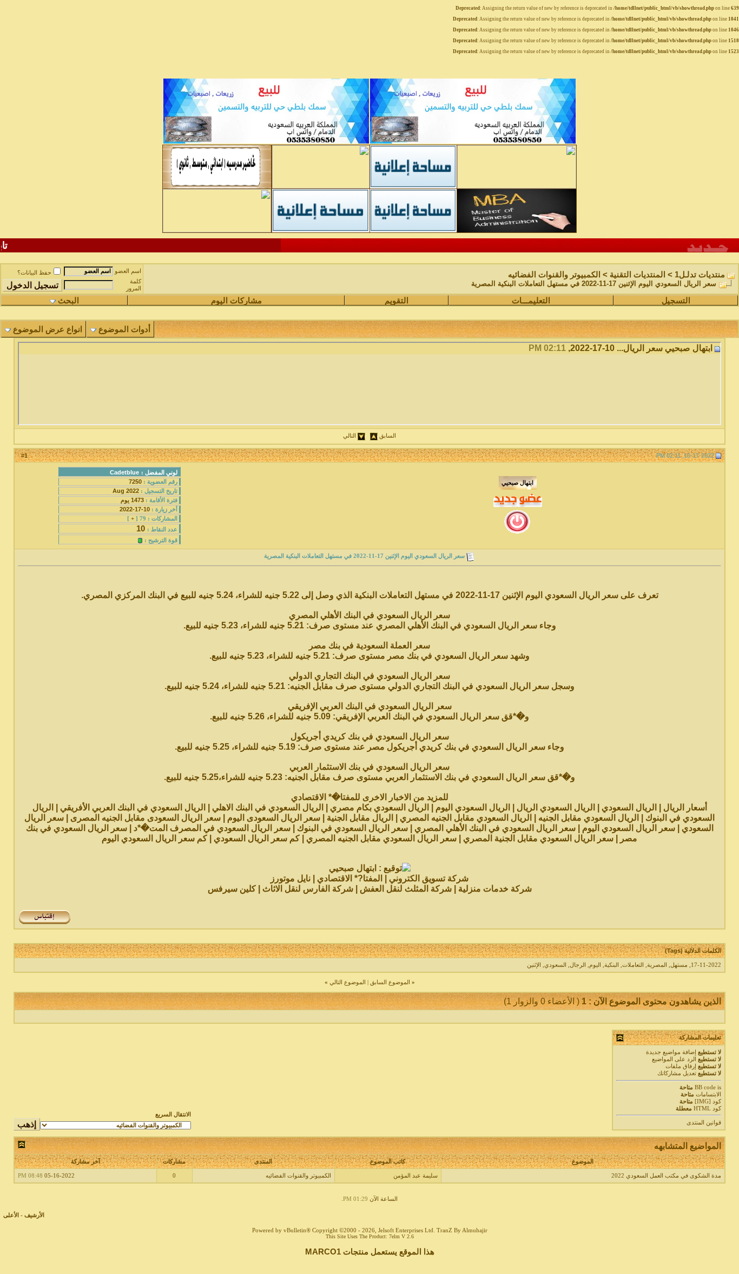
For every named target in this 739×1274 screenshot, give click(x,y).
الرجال (578, 965)
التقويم (396, 300)
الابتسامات (708, 1094)
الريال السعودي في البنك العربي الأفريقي (133, 807)
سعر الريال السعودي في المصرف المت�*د (212, 828)
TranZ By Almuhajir (462, 1230)
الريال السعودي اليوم (474, 807)
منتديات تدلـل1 (700, 274)
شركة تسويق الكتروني (429, 878)
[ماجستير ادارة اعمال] (516, 229)
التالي (349, 436)
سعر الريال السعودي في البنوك (352, 828)
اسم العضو (128, 271)
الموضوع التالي (347, 982)
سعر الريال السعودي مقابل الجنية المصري (538, 838)
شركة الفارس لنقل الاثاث (307, 888)
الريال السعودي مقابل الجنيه (588, 817)
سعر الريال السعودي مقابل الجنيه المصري (381, 838)
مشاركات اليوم (236, 300)
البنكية (611, 965)
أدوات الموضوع (124, 329)
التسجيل (676, 300)
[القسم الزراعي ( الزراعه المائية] (217, 229)
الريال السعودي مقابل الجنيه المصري (466, 817)
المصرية (657, 965)
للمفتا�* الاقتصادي (325, 797)
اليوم (595, 965)
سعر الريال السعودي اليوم (629, 828)
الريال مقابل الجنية (360, 817)
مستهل (679, 965)
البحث (68, 300)
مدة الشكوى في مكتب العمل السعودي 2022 (666, 1176)
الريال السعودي (629, 807)
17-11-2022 (706, 965)
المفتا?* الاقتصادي (349, 878)
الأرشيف (34, 1215)
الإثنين (534, 965)
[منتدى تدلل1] (217, 185)
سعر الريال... (640, 348)
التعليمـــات (531, 300)
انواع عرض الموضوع (47, 329)
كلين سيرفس (232, 888)
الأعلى (11, 1215)
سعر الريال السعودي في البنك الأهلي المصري (496, 828)
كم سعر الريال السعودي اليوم (155, 838)
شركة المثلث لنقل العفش (406, 888)
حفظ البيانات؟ (34, 273)
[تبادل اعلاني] (413, 185)
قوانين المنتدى (704, 1123)
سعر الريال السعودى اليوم (273, 817)
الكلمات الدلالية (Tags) (693, 950)
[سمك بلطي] (473, 142)
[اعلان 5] (413, 229)
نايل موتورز (290, 878)
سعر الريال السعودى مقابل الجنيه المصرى (146, 817)
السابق (387, 436)
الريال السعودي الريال (557, 807)
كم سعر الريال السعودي (257, 838)
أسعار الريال (685, 807)
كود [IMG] (708, 1101)
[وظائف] (516, 185)
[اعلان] (321, 229)
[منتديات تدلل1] (321, 185)
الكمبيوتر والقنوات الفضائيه (554, 274)
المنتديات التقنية (637, 274)
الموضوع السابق (390, 982)
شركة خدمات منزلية (495, 888)
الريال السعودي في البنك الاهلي (268, 807)
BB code (705, 1087)
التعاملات (633, 965)
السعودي (555, 965)
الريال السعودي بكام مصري (379, 807)
